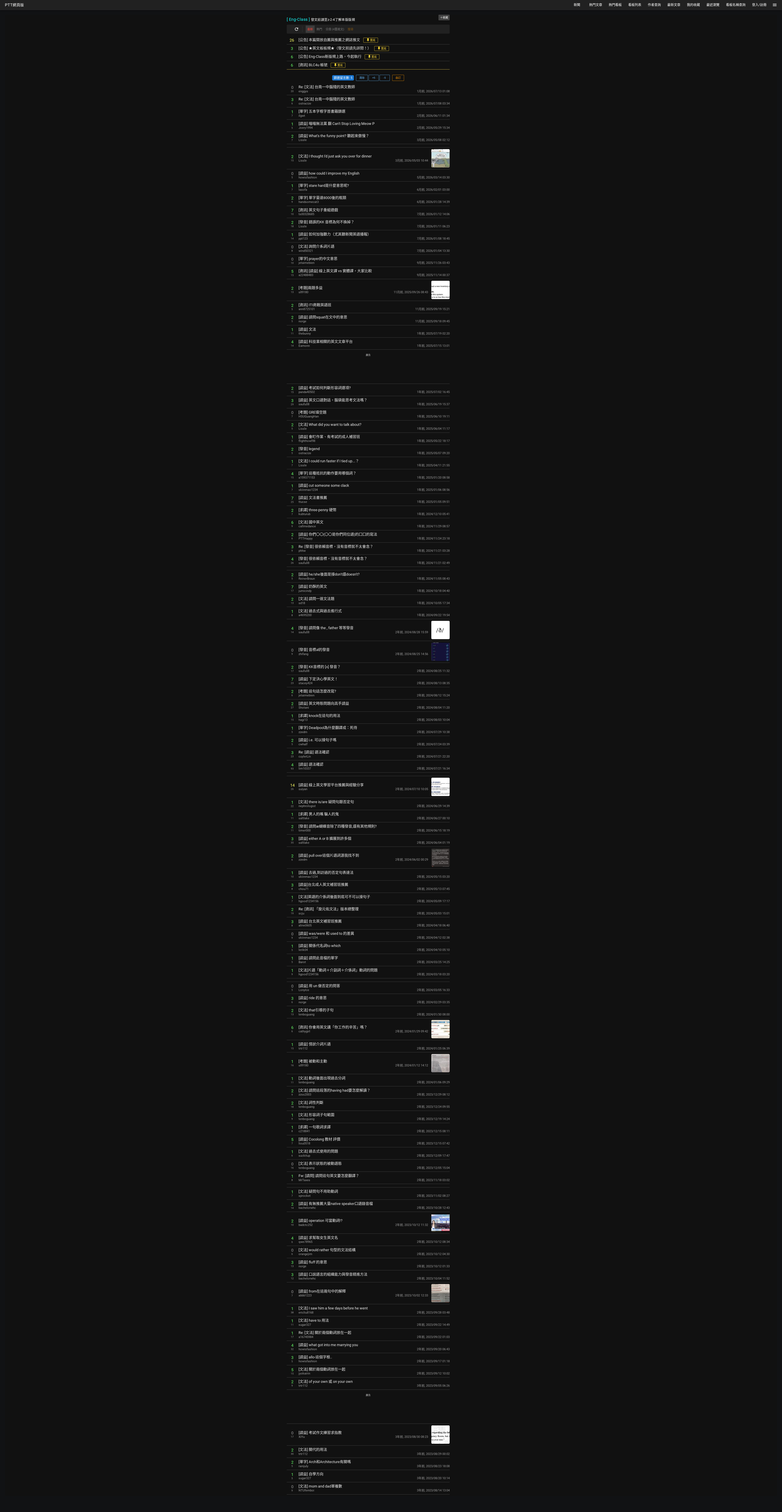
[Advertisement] (368, 369)
